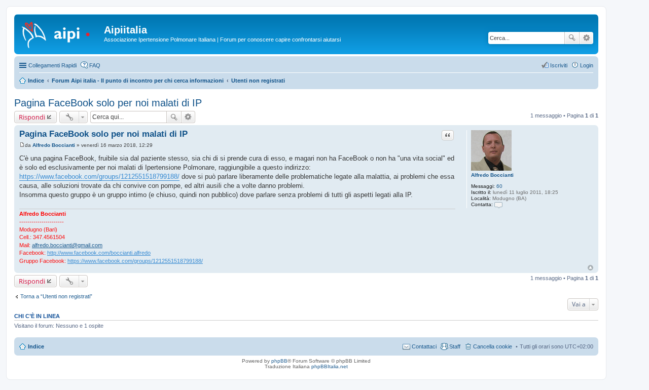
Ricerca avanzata (586, 38)
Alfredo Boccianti (492, 175)
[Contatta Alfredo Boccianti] (498, 204)
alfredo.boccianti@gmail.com (67, 245)
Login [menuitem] (586, 65)
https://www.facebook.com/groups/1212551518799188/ (99, 176)
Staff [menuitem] (454, 346)
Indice (36, 346)
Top (590, 267)
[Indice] (60, 33)
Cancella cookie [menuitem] (492, 346)
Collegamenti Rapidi (52, 65)
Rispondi (32, 117)
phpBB (279, 361)
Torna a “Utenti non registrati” (56, 296)
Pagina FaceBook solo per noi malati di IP (108, 102)
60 (499, 186)
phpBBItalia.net (329, 366)
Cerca (572, 38)
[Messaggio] (22, 145)
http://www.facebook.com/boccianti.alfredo (99, 253)
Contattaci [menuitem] (424, 346)
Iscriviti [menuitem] (558, 65)
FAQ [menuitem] (94, 65)
